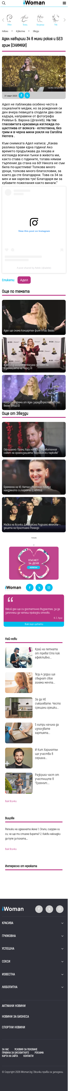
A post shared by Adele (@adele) (34, 267)
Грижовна (9, 936)
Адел (24, 280)
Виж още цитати (34, 624)
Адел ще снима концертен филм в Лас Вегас (29, 330)
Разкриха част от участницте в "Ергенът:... (47, 779)
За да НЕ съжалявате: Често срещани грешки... (48, 703)
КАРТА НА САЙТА (10, 1056)
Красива (7, 923)
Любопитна (9, 987)
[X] (39, 588)
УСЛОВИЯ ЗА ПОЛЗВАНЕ (26, 1049)
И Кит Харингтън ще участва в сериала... (46, 754)
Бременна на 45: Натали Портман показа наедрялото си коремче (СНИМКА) (27, 488)
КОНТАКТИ (28, 1056)
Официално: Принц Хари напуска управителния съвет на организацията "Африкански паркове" (31, 451)
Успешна (8, 948)
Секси (6, 961)
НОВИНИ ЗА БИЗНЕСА (15, 1016)
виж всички (11, 801)
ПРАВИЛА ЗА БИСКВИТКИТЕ (15, 1052)
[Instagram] (49, 588)
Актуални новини (14, 1006)
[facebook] (29, 588)
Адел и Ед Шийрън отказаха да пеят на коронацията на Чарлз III (26, 366)
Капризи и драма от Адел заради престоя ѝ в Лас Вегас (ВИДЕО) (32, 404)
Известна (8, 974)
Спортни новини (13, 1027)
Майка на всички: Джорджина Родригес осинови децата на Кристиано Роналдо (31, 526)
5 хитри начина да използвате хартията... (47, 729)
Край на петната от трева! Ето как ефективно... (47, 653)
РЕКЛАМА (39, 1052)
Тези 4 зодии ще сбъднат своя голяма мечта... (45, 678)
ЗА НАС (5, 1049)
